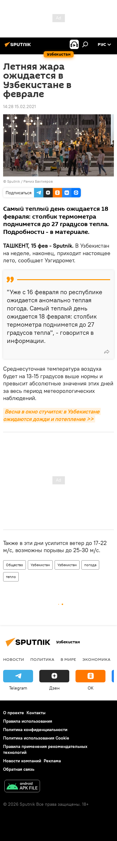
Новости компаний (22, 761)
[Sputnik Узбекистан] (18, 47)
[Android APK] (22, 787)
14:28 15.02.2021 (19, 106)
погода (90, 564)
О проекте (13, 712)
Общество (14, 564)
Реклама (52, 761)
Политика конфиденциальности (35, 729)
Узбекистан (40, 564)
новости (13, 659)
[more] (106, 351)
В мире (68, 659)
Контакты (36, 712)
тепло (11, 576)
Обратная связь (18, 769)
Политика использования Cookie (36, 738)
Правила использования (27, 721)
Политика (42, 659)
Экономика (96, 659)
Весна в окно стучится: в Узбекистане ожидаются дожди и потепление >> (52, 415)
